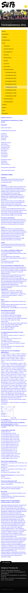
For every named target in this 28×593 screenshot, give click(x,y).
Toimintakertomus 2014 (10, 78)
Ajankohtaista (5, 34)
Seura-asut (6, 63)
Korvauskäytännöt (8, 51)
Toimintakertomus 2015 (10, 75)
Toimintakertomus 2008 (10, 95)
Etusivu (2, 21)
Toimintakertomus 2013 (10, 81)
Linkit (3, 110)
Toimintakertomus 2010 (10, 90)
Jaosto (17, 21)
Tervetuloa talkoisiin (8, 98)
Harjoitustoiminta (6, 40)
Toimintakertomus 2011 (11, 87)
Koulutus (6, 60)
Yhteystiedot (7, 46)
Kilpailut (4, 107)
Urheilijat (4, 104)
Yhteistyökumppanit (8, 101)
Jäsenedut (6, 54)
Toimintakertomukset (10, 21)
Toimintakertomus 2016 (10, 72)
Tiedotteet (4, 37)
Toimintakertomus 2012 (10, 84)
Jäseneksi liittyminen (8, 48)
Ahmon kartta (7, 66)
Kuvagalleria (5, 113)
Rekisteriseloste (7, 57)
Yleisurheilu (23, 21)
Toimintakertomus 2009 (10, 93)
